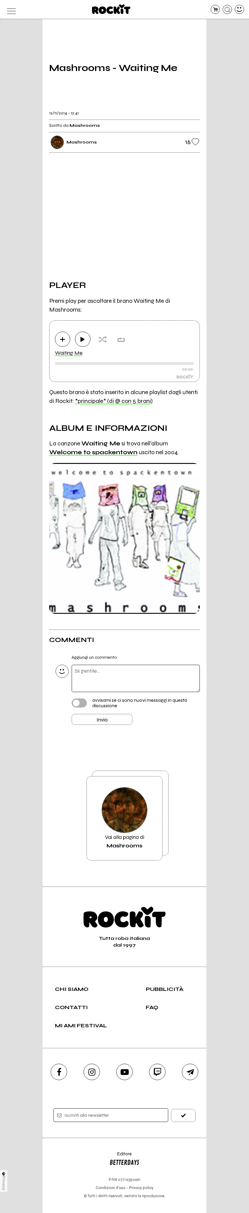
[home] (111, 9)
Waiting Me (69, 353)
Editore (120, 1156)
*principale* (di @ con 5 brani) (114, 400)
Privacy (3, 1183)
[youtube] (124, 1072)
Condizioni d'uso (110, 1187)
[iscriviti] (183, 1115)
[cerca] (227, 9)
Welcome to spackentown (93, 452)
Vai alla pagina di (124, 841)
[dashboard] (239, 9)
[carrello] (215, 9)
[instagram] (92, 1072)
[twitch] (157, 1072)
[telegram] (190, 1072)
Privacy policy (141, 1187)
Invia (102, 719)
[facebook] (59, 1072)
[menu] (9, 9)
